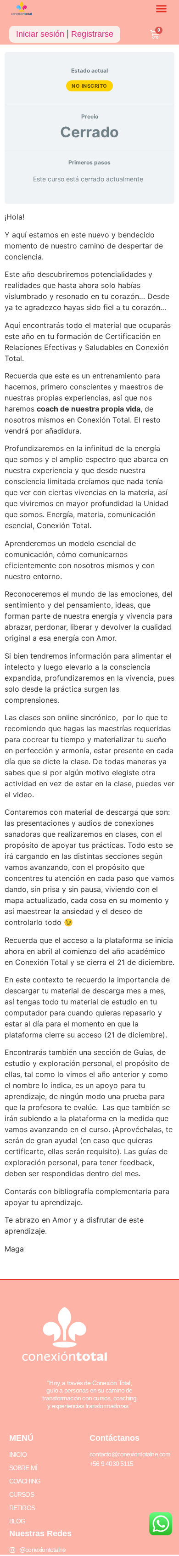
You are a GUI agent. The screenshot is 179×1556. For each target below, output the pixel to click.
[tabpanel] (89, 741)
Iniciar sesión (40, 34)
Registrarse (92, 34)
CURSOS (21, 1494)
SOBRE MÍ (23, 1467)
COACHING (25, 1481)
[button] (161, 8)
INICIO (18, 1454)
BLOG (17, 1521)
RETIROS (22, 1507)
